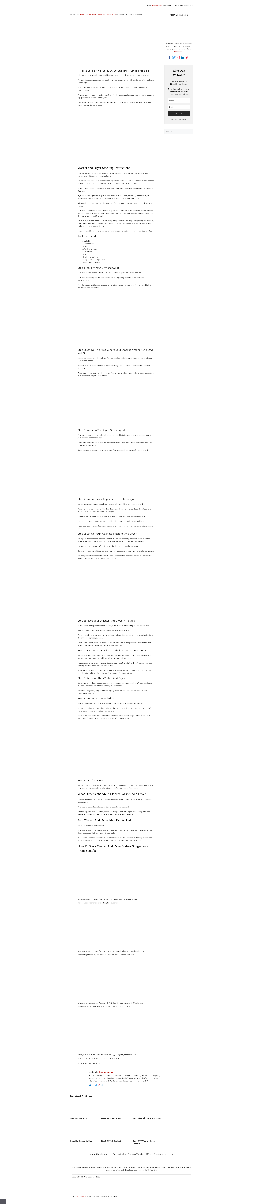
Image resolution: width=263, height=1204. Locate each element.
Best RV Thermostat (111, 1118)
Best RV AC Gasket (111, 1141)
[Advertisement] (178, 164)
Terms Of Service (136, 1154)
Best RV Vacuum (78, 1118)
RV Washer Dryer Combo (107, 14)
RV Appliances (157, 5)
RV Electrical (188, 5)
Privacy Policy (119, 1154)
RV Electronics (178, 5)
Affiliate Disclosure (155, 1154)
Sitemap (169, 1154)
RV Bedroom (167, 5)
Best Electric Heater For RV (147, 1118)
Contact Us (105, 1154)
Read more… (178, 52)
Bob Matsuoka (106, 1072)
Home (149, 5)
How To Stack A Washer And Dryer (116, 71)
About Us (94, 1154)
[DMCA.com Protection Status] (161, 1183)
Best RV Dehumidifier (81, 1141)
